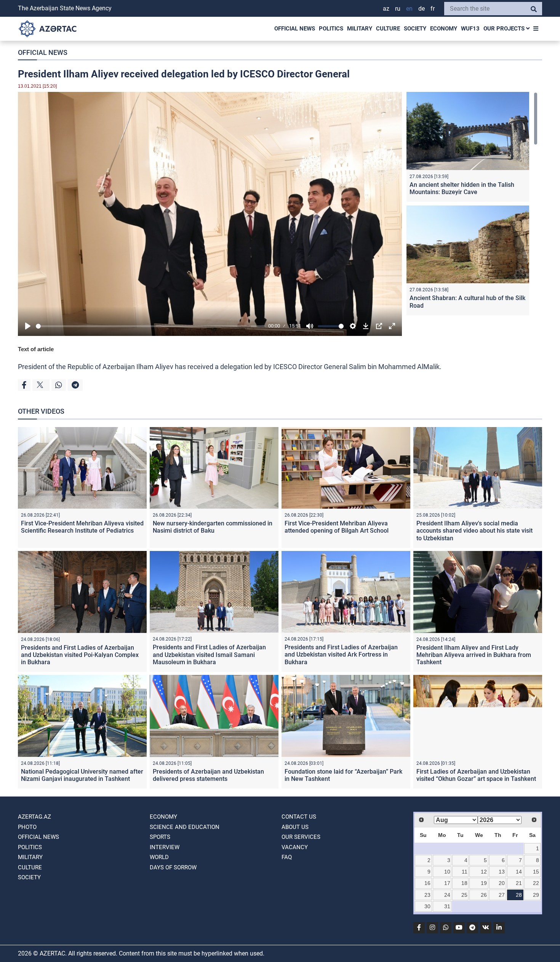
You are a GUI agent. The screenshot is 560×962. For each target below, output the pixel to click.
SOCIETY (415, 28)
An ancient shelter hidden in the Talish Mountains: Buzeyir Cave (462, 188)
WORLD (159, 857)
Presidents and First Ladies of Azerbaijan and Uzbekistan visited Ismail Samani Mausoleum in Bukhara (209, 654)
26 (484, 895)
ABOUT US (295, 827)
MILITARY (359, 28)
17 (447, 883)
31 (447, 906)
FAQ (287, 857)
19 (484, 883)
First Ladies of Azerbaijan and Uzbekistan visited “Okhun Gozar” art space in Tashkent (476, 775)
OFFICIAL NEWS (294, 28)
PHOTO (27, 827)
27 (502, 895)
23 (427, 895)
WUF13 (470, 28)
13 (502, 872)
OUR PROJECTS (504, 28)
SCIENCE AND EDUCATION (184, 827)
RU (397, 8)
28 (519, 895)
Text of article (36, 349)
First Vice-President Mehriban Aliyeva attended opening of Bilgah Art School (337, 527)
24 (447, 895)
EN (409, 8)
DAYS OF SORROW (173, 867)
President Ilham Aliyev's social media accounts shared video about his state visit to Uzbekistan (474, 530)
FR (432, 8)
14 (519, 872)
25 (464, 895)
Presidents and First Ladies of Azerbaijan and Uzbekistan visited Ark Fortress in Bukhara (341, 654)
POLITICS (331, 28)
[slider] (151, 326)
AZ (386, 8)
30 (427, 906)
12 (484, 872)
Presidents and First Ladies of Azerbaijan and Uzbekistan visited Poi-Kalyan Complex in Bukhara (80, 655)
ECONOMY (443, 28)
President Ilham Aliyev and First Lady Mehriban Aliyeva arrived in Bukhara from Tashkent (473, 655)
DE (421, 8)
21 (519, 883)
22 (536, 883)
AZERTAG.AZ (34, 816)
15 (536, 872)
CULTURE (388, 28)
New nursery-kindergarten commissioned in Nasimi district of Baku (212, 527)
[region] (472, 205)
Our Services (301, 837)
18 (464, 883)
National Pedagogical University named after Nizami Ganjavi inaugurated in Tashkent (82, 775)
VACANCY (295, 847)
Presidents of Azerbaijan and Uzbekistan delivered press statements (208, 775)
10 (447, 872)
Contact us (299, 816)
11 (464, 872)
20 (502, 883)
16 (427, 883)
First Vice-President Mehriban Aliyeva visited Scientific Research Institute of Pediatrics (82, 527)
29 (536, 895)
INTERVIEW (164, 847)
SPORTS (160, 837)
